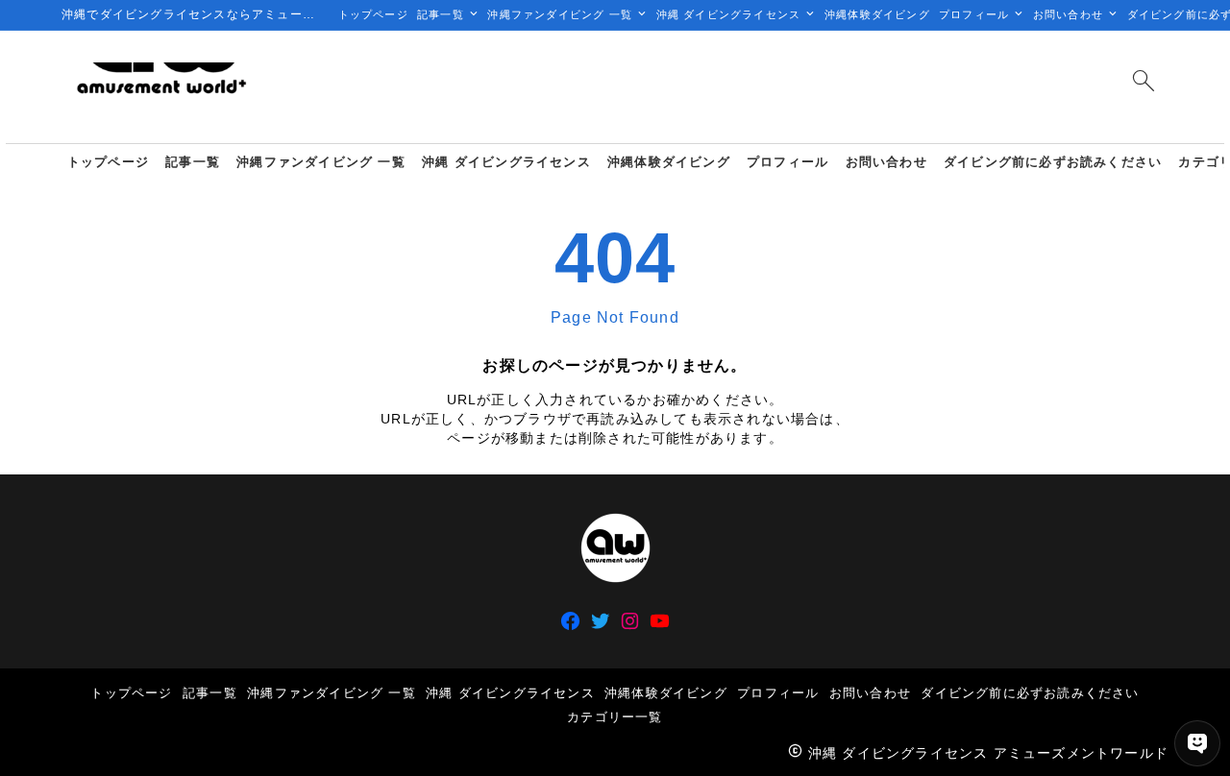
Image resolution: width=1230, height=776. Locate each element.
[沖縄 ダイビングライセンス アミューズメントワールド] (160, 87)
